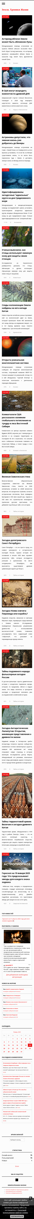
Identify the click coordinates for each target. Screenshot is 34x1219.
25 (25, 1048)
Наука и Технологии (20, 110)
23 (17, 1048)
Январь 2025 (17, 1032)
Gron (4, 1072)
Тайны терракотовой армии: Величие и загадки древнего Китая (17, 824)
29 (13, 1052)
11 (25, 1042)
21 (8, 1048)
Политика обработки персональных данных (17, 1189)
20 (4, 1048)
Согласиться (17, 1216)
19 (30, 1045)
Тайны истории (18, 511)
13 (4, 1045)
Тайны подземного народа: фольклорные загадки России (16, 674)
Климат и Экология (20, 450)
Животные (17, 277)
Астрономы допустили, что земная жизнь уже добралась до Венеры (16, 140)
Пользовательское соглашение (14, 1191)
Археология (17, 332)
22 (13, 1048)
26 (30, 1048)
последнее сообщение (8, 991)
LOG (17, 1017)
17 (21, 1045)
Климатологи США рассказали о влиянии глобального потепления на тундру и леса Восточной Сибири (16, 420)
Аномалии (17, 222)
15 (13, 1045)
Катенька (18, 991)
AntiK (4, 1120)
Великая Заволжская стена (16, 476)
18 (25, 1045)
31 (21, 1052)
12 (30, 1042)
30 (17, 1052)
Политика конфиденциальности (14, 1193)
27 (4, 1052)
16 (17, 1045)
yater (17, 1010)
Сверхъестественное (20, 903)
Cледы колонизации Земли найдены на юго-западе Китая (16, 308)
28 (8, 1052)
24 (21, 1048)
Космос (15, 63)
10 (21, 1042)
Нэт (16, 1004)
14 (8, 1045)
